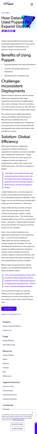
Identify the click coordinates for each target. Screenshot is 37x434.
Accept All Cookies (17, 424)
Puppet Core (7, 330)
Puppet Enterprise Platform (12, 326)
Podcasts (6, 368)
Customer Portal (8, 386)
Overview (6, 409)
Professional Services (10, 395)
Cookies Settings (17, 428)
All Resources (7, 376)
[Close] (33, 412)
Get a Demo (8, 309)
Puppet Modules (8, 340)
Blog (4, 372)
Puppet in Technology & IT (10, 314)
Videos (5, 359)
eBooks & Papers (8, 355)
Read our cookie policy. (18, 419)
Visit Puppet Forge (9, 345)
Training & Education (10, 399)
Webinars (6, 363)
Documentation (8, 391)
